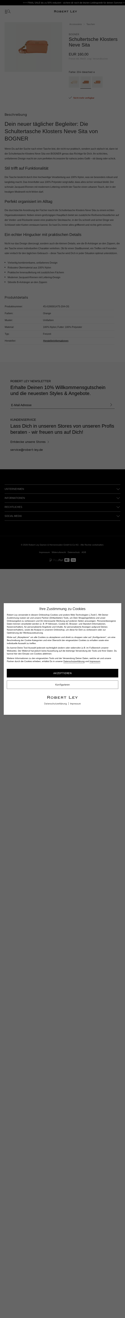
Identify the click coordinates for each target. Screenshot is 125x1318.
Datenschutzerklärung (74, 661)
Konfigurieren (62, 684)
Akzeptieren (62, 673)
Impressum (94, 661)
